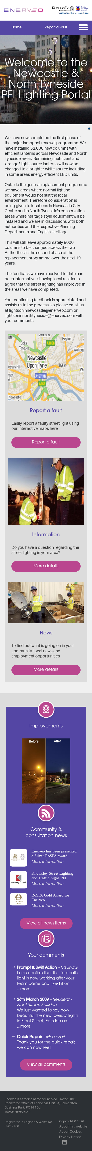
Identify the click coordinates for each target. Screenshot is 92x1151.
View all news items (46, 923)
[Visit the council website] (68, 10)
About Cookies (70, 1132)
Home (17, 27)
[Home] (23, 10)
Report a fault (46, 442)
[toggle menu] (84, 27)
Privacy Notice (70, 1137)
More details (45, 566)
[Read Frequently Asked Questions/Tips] (46, 491)
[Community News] (46, 602)
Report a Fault (56, 27)
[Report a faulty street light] (46, 367)
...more (24, 989)
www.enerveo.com (17, 1111)
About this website (73, 1126)
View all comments (46, 1065)
